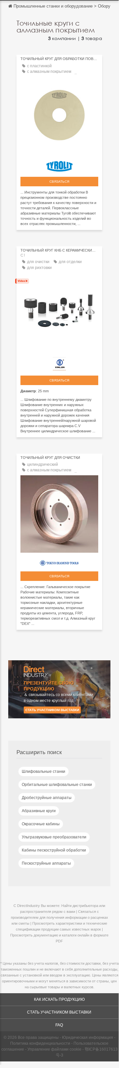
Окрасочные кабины (41, 824)
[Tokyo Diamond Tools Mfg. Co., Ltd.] (59, 561)
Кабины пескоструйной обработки (54, 850)
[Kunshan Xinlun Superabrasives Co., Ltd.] (59, 362)
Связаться (59, 181)
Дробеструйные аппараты (47, 797)
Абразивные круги (39, 811)
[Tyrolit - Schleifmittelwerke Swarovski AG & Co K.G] (59, 165)
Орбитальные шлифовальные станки (57, 784)
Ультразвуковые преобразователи (54, 837)
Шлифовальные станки (43, 771)
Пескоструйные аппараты (46, 863)
